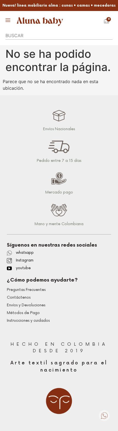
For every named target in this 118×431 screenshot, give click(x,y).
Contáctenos (18, 297)
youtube (23, 268)
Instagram (24, 260)
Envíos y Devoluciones (26, 305)
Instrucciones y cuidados (28, 320)
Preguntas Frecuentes (26, 289)
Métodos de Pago (23, 312)
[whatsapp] (9, 252)
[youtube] (9, 268)
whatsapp (25, 252)
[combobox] (59, 36)
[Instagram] (9, 260)
